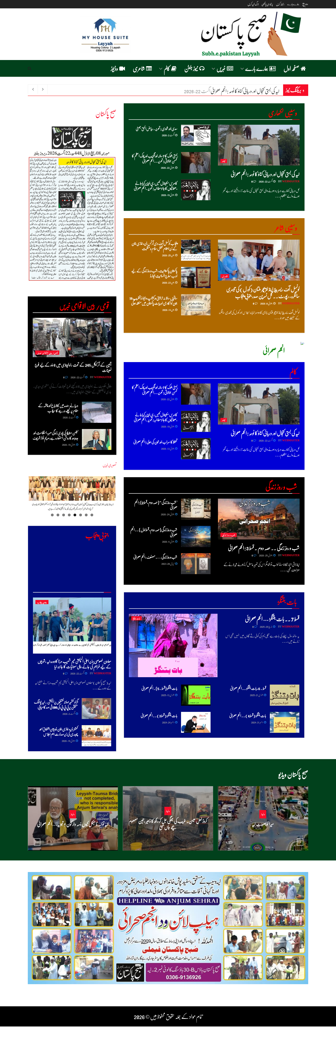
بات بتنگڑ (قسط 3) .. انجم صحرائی (159, 715)
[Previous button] (37, 842)
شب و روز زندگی (228, 535)
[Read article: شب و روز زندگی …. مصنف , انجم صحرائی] (196, 563)
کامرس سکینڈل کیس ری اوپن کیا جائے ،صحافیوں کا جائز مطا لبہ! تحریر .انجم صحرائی (155, 186)
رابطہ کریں (280, 4)
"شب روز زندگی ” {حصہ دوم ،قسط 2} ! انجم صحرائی (155, 505)
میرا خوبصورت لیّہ (263, 824)
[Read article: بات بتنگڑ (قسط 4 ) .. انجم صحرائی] (284, 722)
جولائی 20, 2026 (261, 833)
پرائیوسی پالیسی (267, 4)
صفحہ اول (291, 68)
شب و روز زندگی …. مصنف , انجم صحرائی (155, 556)
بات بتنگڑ (136, 618)
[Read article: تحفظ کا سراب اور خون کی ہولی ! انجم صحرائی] (196, 448)
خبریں (221, 68)
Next (19, 207)
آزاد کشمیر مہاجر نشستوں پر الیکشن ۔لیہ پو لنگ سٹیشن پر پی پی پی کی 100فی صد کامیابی (56, 704)
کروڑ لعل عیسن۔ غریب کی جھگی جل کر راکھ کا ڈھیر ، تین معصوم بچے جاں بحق (168, 823)
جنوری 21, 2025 (256, 694)
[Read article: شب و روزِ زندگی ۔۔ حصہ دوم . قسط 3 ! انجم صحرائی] (259, 519)
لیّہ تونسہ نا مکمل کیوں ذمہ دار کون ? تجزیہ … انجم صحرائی (72, 824)
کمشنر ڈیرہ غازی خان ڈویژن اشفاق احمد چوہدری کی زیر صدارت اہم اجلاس (58, 731)
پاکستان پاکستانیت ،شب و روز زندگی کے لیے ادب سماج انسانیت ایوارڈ (154, 273)
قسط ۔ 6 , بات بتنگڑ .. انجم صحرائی (248, 688)
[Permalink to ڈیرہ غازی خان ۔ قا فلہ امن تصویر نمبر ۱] (72, 494)
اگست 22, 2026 (266, 181)
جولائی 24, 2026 (168, 514)
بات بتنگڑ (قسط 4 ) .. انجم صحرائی (247, 715)
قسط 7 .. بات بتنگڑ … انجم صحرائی (272, 618)
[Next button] (300, 842)
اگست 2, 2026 (168, 135)
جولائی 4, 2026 (168, 541)
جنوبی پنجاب (42, 602)
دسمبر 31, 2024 (257, 722)
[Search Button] (29, 68)
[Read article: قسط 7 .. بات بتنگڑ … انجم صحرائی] (173, 645)
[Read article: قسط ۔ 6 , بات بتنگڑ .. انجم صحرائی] (284, 695)
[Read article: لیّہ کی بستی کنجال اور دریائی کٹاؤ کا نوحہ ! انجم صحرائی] (259, 145)
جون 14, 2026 (168, 309)
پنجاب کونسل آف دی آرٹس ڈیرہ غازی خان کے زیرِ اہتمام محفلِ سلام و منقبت (154, 246)
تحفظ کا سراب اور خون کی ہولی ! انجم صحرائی (155, 441)
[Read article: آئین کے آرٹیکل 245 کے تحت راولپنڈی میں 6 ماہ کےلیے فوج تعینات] (72, 337)
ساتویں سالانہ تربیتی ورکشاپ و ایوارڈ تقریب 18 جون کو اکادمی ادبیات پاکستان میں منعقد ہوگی (153, 300)
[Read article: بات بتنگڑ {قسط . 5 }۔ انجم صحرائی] (196, 695)
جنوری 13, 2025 (168, 694)
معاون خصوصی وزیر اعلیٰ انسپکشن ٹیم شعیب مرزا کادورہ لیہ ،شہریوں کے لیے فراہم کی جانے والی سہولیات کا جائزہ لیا (74, 663)
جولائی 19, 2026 (168, 194)
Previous (123, 498)
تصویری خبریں (109, 465)
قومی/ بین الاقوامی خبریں (47, 353)
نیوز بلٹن (191, 68)
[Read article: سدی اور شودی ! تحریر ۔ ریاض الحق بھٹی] (196, 135)
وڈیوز (114, 68)
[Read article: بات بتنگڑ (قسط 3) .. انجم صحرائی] (196, 722)
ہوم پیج (305, 4)
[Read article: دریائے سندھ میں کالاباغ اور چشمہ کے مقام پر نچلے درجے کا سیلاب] (96, 412)
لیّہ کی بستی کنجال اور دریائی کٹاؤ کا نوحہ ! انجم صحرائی (265, 174)
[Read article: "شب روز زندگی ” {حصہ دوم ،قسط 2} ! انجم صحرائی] (196, 509)
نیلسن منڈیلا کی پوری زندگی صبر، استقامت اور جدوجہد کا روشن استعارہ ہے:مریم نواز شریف (55, 435)
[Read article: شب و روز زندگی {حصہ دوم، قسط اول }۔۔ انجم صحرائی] (196, 536)
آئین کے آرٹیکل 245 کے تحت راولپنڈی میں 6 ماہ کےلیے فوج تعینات (73, 367)
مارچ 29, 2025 (266, 626)
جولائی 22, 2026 (168, 167)
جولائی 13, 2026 (168, 448)
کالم (167, 68)
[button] (76, 34)
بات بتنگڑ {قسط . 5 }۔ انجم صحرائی (159, 688)
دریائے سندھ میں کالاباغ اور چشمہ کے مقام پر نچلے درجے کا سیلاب (58, 408)
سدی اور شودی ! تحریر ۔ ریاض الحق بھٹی (251, 91)
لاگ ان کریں (253, 4)
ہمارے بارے (293, 4)
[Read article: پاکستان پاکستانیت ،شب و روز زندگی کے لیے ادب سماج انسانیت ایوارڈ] (196, 277)
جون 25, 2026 (168, 255)
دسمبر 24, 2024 (168, 722)
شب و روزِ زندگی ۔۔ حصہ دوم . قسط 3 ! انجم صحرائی (264, 548)
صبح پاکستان (105, 113)
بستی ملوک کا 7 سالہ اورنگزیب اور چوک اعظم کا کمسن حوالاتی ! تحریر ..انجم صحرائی (154, 158)
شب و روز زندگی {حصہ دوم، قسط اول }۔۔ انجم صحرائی (153, 532)
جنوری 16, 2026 (166, 836)
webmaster (291, 181)
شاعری (139, 68)
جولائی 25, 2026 (266, 555)
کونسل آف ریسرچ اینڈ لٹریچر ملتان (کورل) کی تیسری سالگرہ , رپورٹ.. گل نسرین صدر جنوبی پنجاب (263, 292)
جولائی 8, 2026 (266, 303)
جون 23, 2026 (168, 282)
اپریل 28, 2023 (168, 563)
